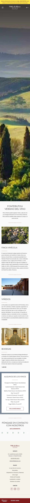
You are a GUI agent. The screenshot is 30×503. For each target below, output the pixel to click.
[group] (15, 235)
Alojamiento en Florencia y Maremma (15, 472)
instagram (15, 489)
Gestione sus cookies (15, 481)
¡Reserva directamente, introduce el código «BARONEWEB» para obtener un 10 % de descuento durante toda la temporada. (15, 2)
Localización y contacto (15, 479)
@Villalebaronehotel (15, 428)
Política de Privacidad (15, 477)
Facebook (11, 489)
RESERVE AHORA (15, 500)
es (26, 7)
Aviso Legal (15, 474)
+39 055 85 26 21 (15, 458)
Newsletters (15, 470)
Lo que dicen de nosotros (15, 468)
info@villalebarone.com (15, 461)
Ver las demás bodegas (15, 408)
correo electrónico (18, 489)
